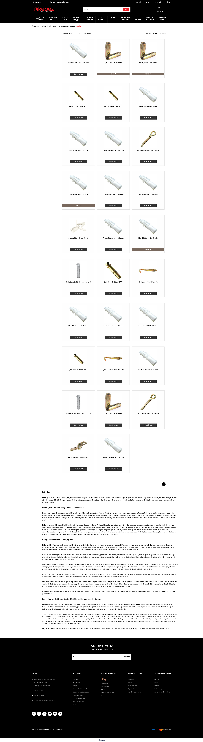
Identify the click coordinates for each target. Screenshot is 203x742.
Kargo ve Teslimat (78, 695)
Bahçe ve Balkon (138, 18)
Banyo (156, 682)
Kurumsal (138, 2)
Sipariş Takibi (132, 689)
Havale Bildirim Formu (134, 692)
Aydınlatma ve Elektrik (150, 18)
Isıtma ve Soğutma (89, 18)
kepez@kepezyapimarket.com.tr (59, 2)
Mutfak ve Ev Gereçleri (126, 18)
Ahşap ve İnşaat (162, 18)
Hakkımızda (158, 2)
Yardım (103, 689)
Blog (147, 2)
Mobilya (114, 17)
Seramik (156, 679)
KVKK (75, 705)
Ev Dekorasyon (159, 689)
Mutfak (156, 685)
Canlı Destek (105, 686)
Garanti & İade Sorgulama (81, 692)
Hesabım (131, 679)
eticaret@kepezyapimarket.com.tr (44, 700)
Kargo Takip (104, 683)
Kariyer (75, 685)
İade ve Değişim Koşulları (80, 689)
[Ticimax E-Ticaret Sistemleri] (101, 740)
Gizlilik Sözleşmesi (79, 698)
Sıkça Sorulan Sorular (107, 692)
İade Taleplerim (133, 685)
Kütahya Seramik (41, 18)
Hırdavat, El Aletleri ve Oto (77, 19)
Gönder (127, 657)
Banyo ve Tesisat (65, 18)
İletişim (169, 2)
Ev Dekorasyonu (101, 18)
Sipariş (130, 682)
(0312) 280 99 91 (38, 2)
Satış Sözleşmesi (78, 701)
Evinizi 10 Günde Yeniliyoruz (162, 692)
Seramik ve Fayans (53, 18)
